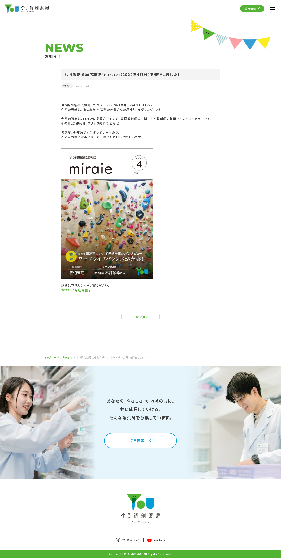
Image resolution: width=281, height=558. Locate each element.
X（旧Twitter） (131, 540)
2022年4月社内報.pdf (78, 290)
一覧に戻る (140, 317)
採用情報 (250, 9)
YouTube (159, 540)
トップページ (52, 357)
